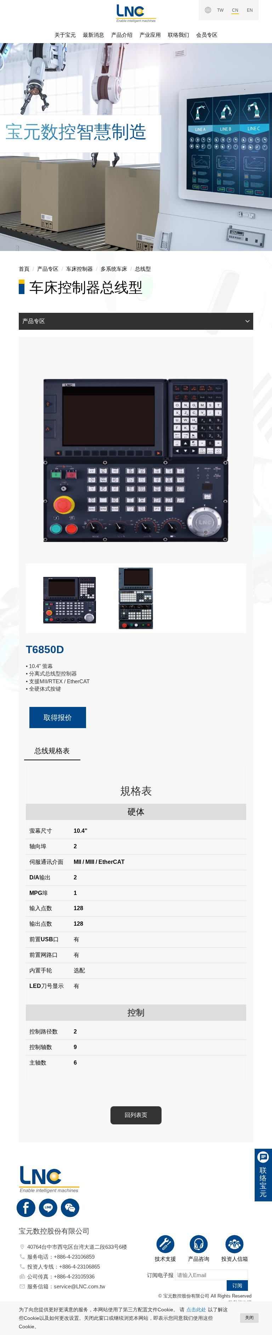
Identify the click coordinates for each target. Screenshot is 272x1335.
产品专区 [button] (33, 321)
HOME (136, 13)
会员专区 (206, 35)
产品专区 (47, 269)
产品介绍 (121, 35)
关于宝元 (65, 35)
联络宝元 (263, 1182)
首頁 (24, 269)
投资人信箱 (234, 1259)
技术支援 (165, 1259)
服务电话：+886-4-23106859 (61, 1257)
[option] (136, 138)
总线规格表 (52, 751)
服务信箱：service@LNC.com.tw (66, 1286)
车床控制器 (79, 269)
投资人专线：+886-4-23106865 (63, 1267)
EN (250, 10)
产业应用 (150, 35)
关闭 (249, 1317)
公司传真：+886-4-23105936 (61, 1276)
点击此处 (196, 1309)
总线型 (143, 269)
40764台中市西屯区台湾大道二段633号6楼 (77, 1247)
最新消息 (93, 35)
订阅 (237, 1285)
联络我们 (178, 35)
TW (220, 10)
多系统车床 (114, 269)
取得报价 (58, 717)
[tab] (136, 321)
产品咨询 (198, 1259)
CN (235, 10)
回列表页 (136, 1115)
